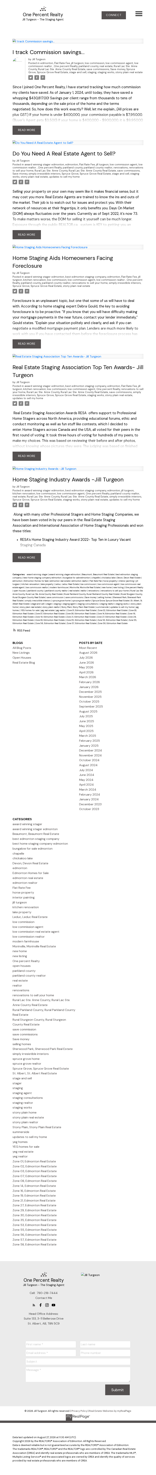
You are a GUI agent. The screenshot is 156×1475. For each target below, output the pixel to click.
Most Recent (88, 648)
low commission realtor (111, 279)
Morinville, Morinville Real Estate (85, 587)
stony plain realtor (51, 607)
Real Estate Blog (24, 663)
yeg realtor (61, 610)
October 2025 (89, 701)
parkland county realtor (98, 167)
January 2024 (89, 799)
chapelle (96, 577)
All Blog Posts (22, 648)
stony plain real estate (129, 72)
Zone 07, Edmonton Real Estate (50, 613)
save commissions (98, 69)
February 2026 (89, 682)
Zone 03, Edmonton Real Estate (35, 1171)
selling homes (105, 597)
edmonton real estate (60, 581)
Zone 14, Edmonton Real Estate (112, 613)
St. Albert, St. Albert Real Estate (35, 1073)
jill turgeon (77, 63)
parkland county (88, 66)
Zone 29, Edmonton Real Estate (35, 1210)
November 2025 (90, 697)
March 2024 (87, 790)
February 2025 (89, 741)
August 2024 (88, 765)
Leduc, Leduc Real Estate (67, 584)
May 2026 (86, 667)
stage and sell (77, 72)
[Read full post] (78, 43)
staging (92, 72)
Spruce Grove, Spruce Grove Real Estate (86, 173)
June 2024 (86, 775)
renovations (121, 167)
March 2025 (87, 736)
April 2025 (86, 731)
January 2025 (89, 746)
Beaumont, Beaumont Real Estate (98, 574)
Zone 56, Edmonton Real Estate (50, 623)
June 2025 (86, 721)
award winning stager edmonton (44, 164)
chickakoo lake (108, 577)
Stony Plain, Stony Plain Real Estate (78, 607)
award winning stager (37, 574)
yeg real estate (48, 610)
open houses (20, 590)
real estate (106, 66)
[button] (114, 15)
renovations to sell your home (90, 283)
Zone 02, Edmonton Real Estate (113, 610)
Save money (117, 69)
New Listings (21, 653)
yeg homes (20, 1142)
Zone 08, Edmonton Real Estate (81, 613)
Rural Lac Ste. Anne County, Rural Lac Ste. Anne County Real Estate (82, 68)
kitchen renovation (34, 279)
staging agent (69, 603)
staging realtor (107, 603)
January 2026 (89, 687)
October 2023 (89, 809)
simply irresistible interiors (44, 173)
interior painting (127, 581)
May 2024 (86, 780)
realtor (84, 590)
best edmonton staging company (85, 276)
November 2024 (90, 755)
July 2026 (86, 658)
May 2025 (86, 726)
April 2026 (86, 672)
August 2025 (88, 711)
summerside (102, 607)
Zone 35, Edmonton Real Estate (81, 620)
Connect (114, 15)
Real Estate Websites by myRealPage (110, 1411)
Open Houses (22, 658)
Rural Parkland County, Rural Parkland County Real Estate (92, 594)
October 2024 (89, 760)
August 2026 (88, 653)
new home (107, 587)
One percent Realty (65, 66)
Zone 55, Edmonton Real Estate (35, 1230)
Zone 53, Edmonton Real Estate (112, 620)
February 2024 (89, 794)
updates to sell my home (64, 176)
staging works (106, 72)
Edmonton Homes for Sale (36, 581)
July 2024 (86, 770)
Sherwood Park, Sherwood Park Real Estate (43, 1049)
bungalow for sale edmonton (77, 577)
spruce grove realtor (81, 600)
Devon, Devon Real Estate (129, 577)
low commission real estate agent (36, 932)
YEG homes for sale (30, 610)
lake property (47, 584)
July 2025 (86, 716)
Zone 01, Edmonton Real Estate (82, 610)
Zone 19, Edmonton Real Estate (50, 616)
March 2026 (87, 677)
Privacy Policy (79, 1411)
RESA (82, 413)
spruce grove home (61, 600)
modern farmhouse (59, 587)
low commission (94, 63)
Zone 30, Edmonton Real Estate (50, 620)
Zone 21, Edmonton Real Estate (81, 616)
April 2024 (86, 785)
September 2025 (91, 706)
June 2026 (86, 663)
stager (49, 603)
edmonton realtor (80, 581)
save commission (55, 597)
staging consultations (88, 603)
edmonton (46, 63)
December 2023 (90, 804)
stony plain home (25, 1112)
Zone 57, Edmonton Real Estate (82, 623)
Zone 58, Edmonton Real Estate (112, 623)
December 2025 (90, 692)
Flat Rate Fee (62, 63)
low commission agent (119, 63)
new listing (118, 587)
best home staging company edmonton (42, 577)
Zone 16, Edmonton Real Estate (34, 1191)
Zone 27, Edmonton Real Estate (112, 616)
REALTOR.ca (68, 224)
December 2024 (90, 750)
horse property (110, 581)
